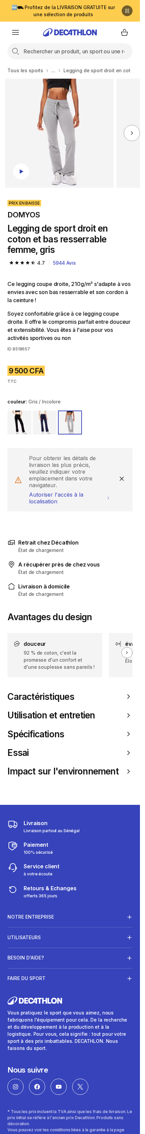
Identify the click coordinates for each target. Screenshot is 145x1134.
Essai (18, 752)
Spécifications (35, 734)
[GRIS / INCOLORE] (70, 422)
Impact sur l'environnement (63, 771)
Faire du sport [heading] (26, 978)
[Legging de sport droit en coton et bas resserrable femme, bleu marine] (59, 133)
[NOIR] (19, 422)
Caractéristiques (40, 696)
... (53, 70)
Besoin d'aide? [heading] (25, 957)
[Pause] (127, 10)
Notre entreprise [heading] (30, 917)
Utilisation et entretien (51, 715)
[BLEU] (45, 422)
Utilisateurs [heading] (24, 937)
